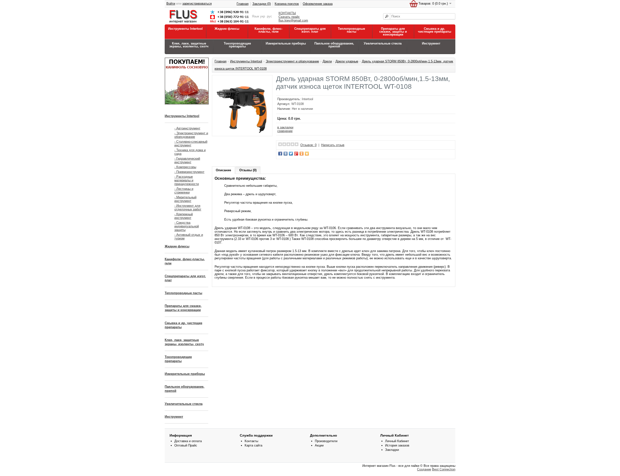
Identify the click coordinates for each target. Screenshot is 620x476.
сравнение (285, 131)
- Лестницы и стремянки (183, 190)
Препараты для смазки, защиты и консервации (393, 31)
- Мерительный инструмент (185, 199)
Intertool (307, 99)
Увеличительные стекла (383, 43)
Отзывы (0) (247, 170)
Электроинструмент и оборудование (292, 61)
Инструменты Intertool (185, 28)
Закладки (392, 450)
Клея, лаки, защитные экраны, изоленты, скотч (189, 45)
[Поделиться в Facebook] (280, 154)
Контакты (251, 441)
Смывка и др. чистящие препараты (434, 30)
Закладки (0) (261, 4)
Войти (170, 3)
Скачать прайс (289, 17)
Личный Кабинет (397, 441)
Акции (319, 445)
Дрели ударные (346, 61)
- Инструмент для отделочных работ (187, 207)
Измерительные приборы (286, 43)
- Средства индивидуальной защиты (186, 226)
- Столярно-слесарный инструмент (190, 143)
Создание (424, 469)
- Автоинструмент (187, 128)
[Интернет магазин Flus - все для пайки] (210, 23)
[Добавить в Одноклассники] (301, 154)
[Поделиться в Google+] (296, 154)
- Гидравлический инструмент (187, 160)
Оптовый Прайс (185, 445)
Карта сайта (253, 445)
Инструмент (431, 43)
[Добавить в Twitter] (291, 154)
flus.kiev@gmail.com (293, 20)
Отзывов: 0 (308, 145)
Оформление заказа (318, 4)
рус (269, 16)
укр (262, 16)
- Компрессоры (185, 167)
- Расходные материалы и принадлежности (186, 180)
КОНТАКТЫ (287, 13)
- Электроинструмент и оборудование (191, 135)
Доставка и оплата (188, 441)
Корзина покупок (287, 4)
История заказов (397, 445)
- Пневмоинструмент (189, 172)
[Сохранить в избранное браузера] (307, 154)
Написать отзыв (332, 145)
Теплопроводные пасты (351, 30)
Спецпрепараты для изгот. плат (310, 30)
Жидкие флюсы (227, 28)
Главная (242, 4)
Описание (223, 170)
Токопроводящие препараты (237, 45)
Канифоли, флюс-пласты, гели (268, 30)
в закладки (285, 127)
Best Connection (443, 469)
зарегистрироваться (197, 3)
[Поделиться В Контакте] (285, 154)
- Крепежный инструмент (183, 216)
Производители (326, 441)
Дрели (327, 61)
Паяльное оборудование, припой (334, 45)
